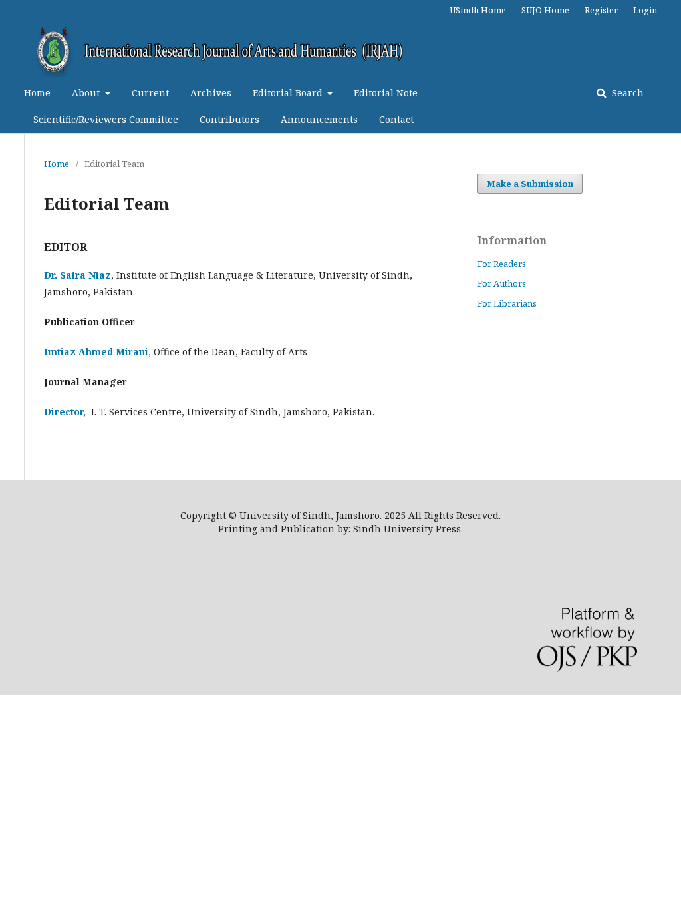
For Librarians (507, 303)
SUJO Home (545, 10)
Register (601, 10)
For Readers (501, 264)
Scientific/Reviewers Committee (105, 119)
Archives (210, 93)
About (87, 93)
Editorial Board (289, 93)
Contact (396, 119)
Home (37, 93)
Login (645, 10)
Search (626, 93)
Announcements (319, 119)
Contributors (229, 119)
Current (150, 93)
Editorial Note (386, 93)
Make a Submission (530, 184)
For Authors (501, 283)
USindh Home (478, 10)
